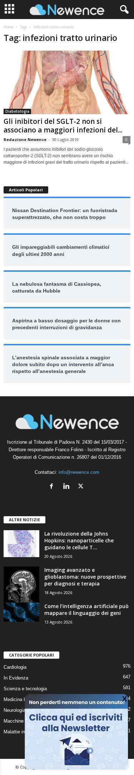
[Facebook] (53, 487)
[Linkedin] (67, 487)
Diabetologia (17, 111)
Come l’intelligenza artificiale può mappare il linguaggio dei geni (86, 609)
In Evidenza (16, 678)
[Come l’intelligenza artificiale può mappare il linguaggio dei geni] (21, 612)
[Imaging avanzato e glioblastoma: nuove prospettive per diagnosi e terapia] (21, 584)
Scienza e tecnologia (25, 688)
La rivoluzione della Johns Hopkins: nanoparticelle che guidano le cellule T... (79, 540)
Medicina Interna (21, 699)
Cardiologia (15, 667)
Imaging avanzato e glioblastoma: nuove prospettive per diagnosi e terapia (85, 576)
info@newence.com (79, 472)
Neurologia (14, 710)
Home (8, 26)
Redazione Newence (25, 139)
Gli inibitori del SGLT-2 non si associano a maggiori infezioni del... (63, 126)
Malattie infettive (21, 731)
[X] (81, 487)
